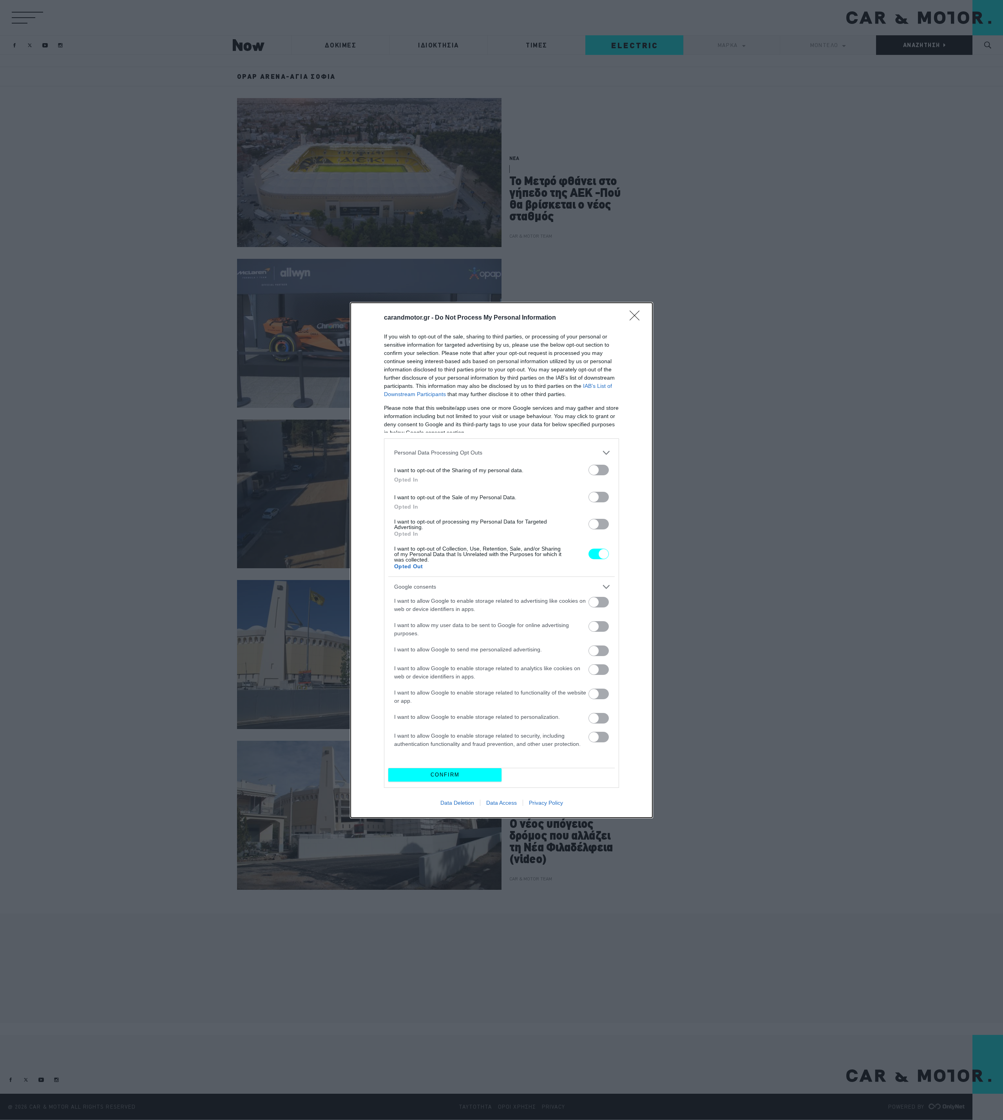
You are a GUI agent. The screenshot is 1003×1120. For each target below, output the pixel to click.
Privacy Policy (546, 803)
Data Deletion (457, 803)
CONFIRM (445, 775)
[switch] (598, 470)
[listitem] (501, 453)
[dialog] (501, 560)
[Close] (637, 318)
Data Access (501, 803)
